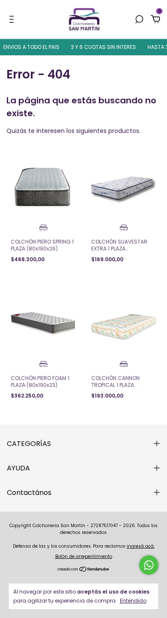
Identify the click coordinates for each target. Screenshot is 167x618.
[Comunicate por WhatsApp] (148, 565)
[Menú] (13, 19)
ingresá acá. (141, 546)
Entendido (133, 600)
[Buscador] (139, 19)
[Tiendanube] (83, 570)
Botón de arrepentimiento (83, 556)
